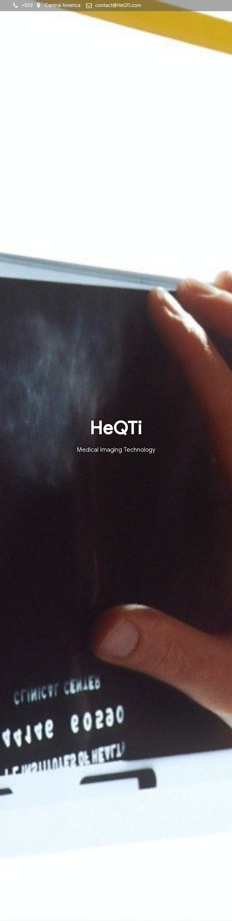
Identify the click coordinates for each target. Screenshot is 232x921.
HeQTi (116, 427)
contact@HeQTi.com (118, 5)
